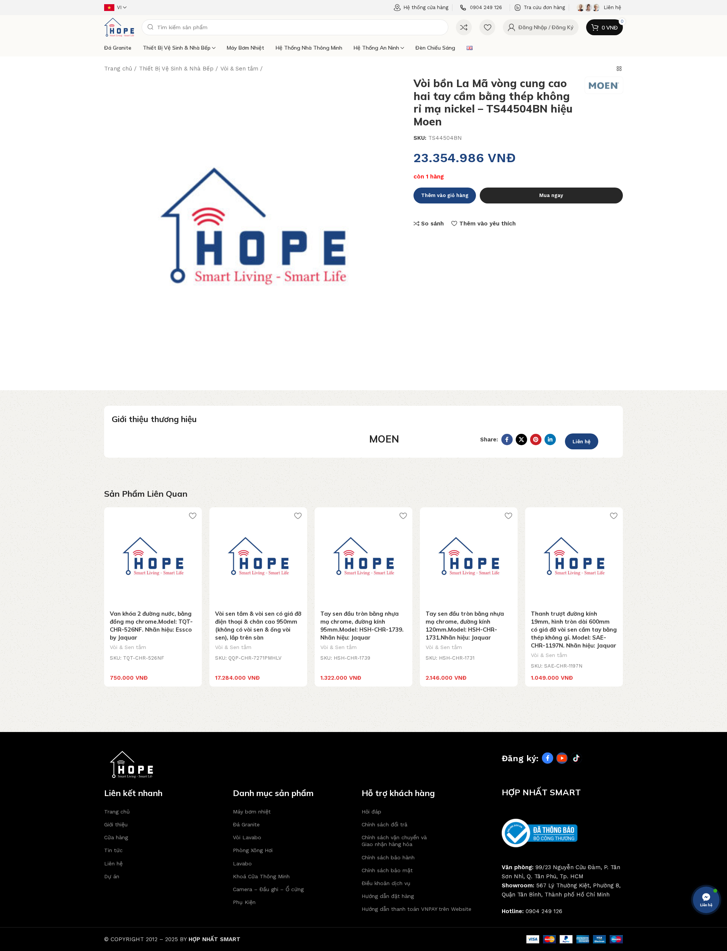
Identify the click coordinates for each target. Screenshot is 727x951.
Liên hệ (582, 441)
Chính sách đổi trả (384, 824)
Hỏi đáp (371, 812)
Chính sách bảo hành (388, 857)
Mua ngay (551, 195)
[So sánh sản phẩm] (464, 27)
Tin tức (113, 850)
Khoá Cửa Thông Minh (261, 876)
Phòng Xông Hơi (253, 850)
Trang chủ (118, 68)
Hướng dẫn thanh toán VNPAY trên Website (416, 909)
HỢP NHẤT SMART (214, 939)
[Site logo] (119, 26)
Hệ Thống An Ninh (376, 47)
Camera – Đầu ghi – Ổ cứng (268, 889)
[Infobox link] (481, 8)
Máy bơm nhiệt (245, 47)
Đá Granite (117, 47)
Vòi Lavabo (247, 837)
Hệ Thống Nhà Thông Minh (309, 47)
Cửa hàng (116, 837)
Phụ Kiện (244, 902)
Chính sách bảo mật (387, 870)
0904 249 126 (544, 911)
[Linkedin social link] (550, 439)
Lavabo (242, 863)
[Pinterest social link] (535, 439)
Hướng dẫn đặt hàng (388, 896)
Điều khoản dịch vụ (386, 883)
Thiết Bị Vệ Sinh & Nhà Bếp (177, 47)
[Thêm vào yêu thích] (192, 515)
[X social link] (521, 439)
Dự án (111, 876)
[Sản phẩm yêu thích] (487, 27)
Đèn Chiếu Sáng (435, 47)
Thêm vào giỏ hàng (444, 195)
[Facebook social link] (507, 439)
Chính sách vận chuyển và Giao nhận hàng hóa (394, 840)
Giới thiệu (116, 824)
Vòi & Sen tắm (239, 68)
